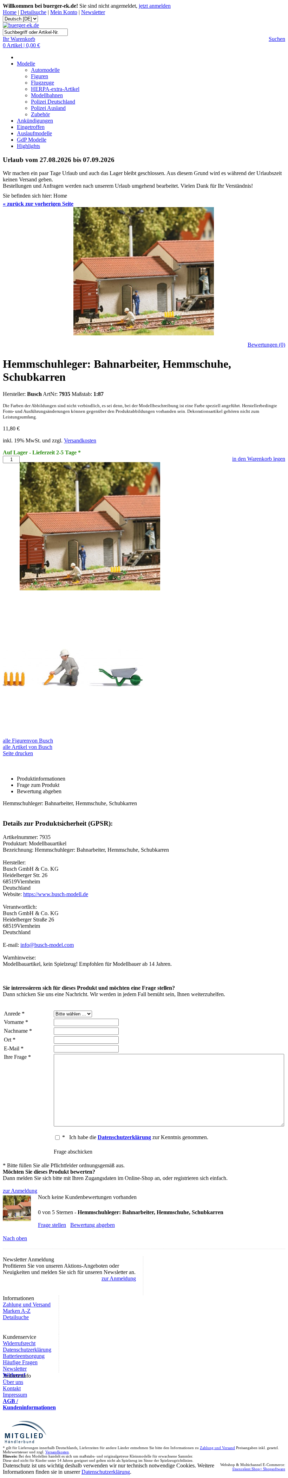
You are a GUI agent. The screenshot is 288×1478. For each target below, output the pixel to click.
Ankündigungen (35, 121)
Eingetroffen (31, 127)
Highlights (28, 146)
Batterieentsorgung (24, 1356)
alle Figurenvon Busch (28, 741)
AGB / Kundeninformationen (29, 1404)
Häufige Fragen (20, 1362)
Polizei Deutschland (53, 102)
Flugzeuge (42, 83)
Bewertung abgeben (92, 1225)
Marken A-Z (17, 1311)
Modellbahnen (47, 95)
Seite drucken (18, 753)
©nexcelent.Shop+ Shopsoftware (258, 1469)
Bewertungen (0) (266, 345)
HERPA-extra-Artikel (55, 89)
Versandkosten (80, 440)
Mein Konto (63, 12)
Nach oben (15, 1238)
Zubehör (40, 114)
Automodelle (45, 70)
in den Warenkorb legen (258, 459)
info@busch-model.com (47, 945)
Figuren (39, 76)
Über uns (13, 1382)
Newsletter (93, 12)
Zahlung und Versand (27, 1305)
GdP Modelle (31, 140)
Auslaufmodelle (34, 133)
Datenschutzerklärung (27, 1350)
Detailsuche (33, 12)
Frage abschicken (73, 1152)
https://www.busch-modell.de (55, 894)
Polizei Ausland (48, 108)
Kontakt (12, 1388)
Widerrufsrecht (19, 1343)
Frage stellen (52, 1225)
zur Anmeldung (20, 1191)
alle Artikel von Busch (27, 747)
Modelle (26, 64)
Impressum (15, 1395)
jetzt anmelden (155, 6)
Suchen (277, 39)
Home (10, 12)
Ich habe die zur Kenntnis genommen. (138, 1137)
